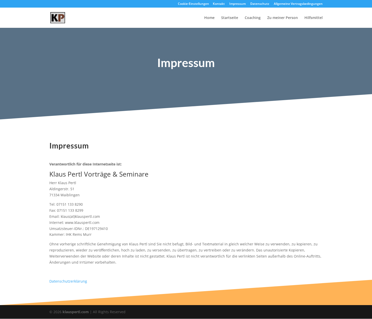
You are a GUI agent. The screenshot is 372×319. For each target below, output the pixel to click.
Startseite (229, 18)
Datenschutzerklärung (68, 281)
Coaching (253, 18)
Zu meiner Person (282, 18)
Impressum (237, 4)
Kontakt (219, 4)
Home (209, 18)
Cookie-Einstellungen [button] (193, 4)
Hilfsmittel (313, 18)
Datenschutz (259, 4)
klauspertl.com (76, 311)
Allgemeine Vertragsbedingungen (298, 4)
